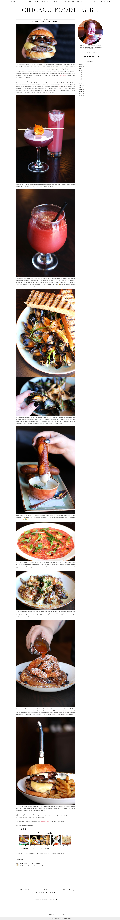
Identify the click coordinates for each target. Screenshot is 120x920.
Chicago (41, 853)
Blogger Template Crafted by (60, 918)
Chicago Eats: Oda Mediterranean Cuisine (34, 847)
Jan (79, 83)
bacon (22, 853)
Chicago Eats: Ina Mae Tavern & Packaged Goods (24, 847)
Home (13, 1)
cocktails (46, 853)
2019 (80, 66)
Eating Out (33, 1)
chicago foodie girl (60, 10)
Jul (79, 77)
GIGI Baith (22, 863)
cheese (36, 853)
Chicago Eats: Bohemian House (67, 846)
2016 (80, 89)
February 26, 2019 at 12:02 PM (32, 863)
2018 (80, 85)
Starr (63, 853)
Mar (80, 81)
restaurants (53, 853)
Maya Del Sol (67, 81)
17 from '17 (56, 845)
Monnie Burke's (62, 75)
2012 (80, 98)
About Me (22, 1)
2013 (80, 96)
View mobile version (45, 892)
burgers (31, 853)
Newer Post (23, 890)
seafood (59, 853)
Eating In (45, 1)
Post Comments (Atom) (49, 899)
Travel (56, 1)
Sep (80, 72)
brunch (26, 853)
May (80, 79)
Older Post (67, 890)
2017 (80, 87)
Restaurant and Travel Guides (74, 1)
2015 (80, 91)
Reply (21, 868)
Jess (59, 86)
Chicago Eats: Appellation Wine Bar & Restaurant (45, 847)
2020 (80, 64)
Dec (80, 68)
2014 (80, 94)
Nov (80, 70)
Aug (80, 74)
